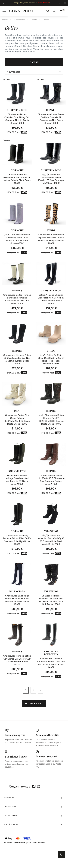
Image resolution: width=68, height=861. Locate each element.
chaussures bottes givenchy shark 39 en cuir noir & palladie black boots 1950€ (17, 178)
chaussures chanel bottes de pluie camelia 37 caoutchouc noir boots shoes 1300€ (51, 118)
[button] (48, 10)
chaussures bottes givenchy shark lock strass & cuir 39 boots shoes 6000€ (17, 239)
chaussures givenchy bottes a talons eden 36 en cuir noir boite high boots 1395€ (17, 539)
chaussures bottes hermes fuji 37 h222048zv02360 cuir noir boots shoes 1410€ (51, 419)
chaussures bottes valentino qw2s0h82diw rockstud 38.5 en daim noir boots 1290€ (51, 600)
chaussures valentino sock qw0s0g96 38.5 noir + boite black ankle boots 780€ (51, 539)
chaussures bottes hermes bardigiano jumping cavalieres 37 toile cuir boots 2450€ (17, 299)
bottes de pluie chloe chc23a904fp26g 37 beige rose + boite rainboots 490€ (51, 359)
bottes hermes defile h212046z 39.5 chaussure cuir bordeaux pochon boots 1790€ (51, 479)
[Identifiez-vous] (54, 10)
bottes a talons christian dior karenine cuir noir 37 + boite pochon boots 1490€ (51, 299)
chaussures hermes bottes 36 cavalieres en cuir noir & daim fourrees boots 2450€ (17, 359)
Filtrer (34, 62)
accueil (5, 20)
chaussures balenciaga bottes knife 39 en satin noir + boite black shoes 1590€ (17, 600)
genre (34, 20)
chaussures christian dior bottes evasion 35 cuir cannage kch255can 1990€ (51, 178)
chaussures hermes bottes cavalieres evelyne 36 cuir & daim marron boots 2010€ (17, 660)
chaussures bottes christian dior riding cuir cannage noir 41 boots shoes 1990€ (17, 118)
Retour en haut (34, 703)
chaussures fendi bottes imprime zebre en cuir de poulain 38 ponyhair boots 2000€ (51, 239)
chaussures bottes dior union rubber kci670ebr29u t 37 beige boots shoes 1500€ (17, 419)
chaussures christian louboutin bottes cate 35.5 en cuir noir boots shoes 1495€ (51, 663)
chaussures (20, 20)
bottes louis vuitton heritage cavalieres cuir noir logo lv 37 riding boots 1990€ (17, 479)
